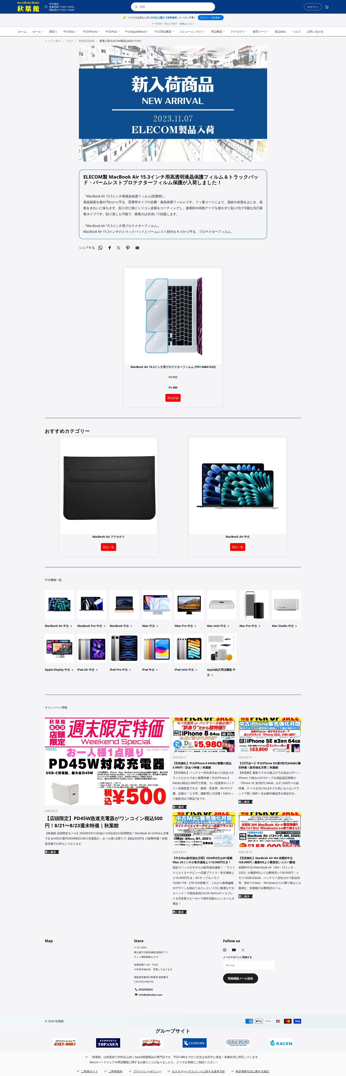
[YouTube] (234, 950)
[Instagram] (224, 949)
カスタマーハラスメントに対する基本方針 (198, 1071)
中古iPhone (90, 31)
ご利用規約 (116, 1071)
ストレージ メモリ (191, 31)
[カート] (327, 7)
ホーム (22, 31)
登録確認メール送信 (241, 978)
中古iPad (111, 31)
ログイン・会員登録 (210, 17)
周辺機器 (216, 31)
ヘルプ (296, 31)
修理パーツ (260, 31)
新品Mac (280, 31)
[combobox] (176, 7)
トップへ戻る (52, 41)
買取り (53, 31)
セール (36, 31)
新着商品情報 (86, 41)
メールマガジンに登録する (237, 957)
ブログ (69, 41)
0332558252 (146, 989)
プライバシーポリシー (147, 1071)
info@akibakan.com (150, 994)
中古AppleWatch (135, 31)
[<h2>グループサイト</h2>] (65, 1043)
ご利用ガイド (89, 1071)
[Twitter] (243, 950)
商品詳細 (173, 398)
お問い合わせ (315, 31)
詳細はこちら (187, 23)
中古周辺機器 (163, 31)
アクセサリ (237, 31)
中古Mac (69, 31)
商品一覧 (108, 547)
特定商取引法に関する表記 (252, 1071)
